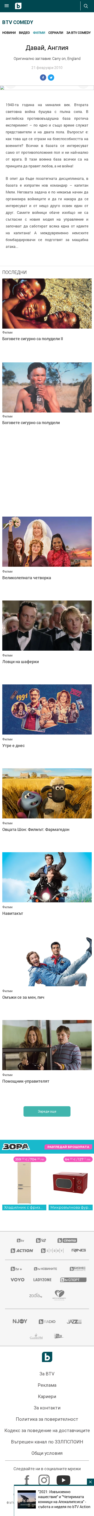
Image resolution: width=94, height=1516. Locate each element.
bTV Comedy (17, 22)
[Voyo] (16, 1279)
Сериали (55, 32)
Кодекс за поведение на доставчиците (47, 1430)
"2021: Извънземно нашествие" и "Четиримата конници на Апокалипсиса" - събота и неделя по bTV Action (64, 1499)
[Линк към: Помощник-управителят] (47, 1061)
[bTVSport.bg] (72, 1280)
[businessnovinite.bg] (76, 1269)
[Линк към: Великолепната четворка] (47, 557)
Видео (24, 32)
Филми (39, 32)
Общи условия (47, 1453)
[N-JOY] (20, 1322)
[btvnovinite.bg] (45, 1269)
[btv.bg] (20, 1240)
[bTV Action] (20, 1250)
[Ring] (77, 1250)
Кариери (47, 1396)
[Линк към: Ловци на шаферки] (47, 641)
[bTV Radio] (47, 1321)
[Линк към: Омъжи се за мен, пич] (47, 977)
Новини (9, 32)
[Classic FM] (36, 1336)
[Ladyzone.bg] (41, 1279)
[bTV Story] (50, 1250)
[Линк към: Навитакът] (47, 893)
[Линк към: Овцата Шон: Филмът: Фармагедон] (47, 809)
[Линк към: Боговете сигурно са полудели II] (47, 319)
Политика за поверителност (47, 1419)
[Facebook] (27, 1478)
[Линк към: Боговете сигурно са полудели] (47, 403)
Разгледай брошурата (68, 1147)
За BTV (47, 1374)
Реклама (47, 1385)
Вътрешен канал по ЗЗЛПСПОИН (47, 1442)
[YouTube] (64, 1478)
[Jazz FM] (74, 1322)
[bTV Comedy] (41, 1240)
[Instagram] (44, 1478)
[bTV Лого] (47, 1357)
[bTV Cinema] (67, 1240)
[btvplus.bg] (16, 1269)
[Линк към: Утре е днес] (47, 725)
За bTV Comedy (78, 32)
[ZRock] (59, 1336)
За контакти (47, 1408)
